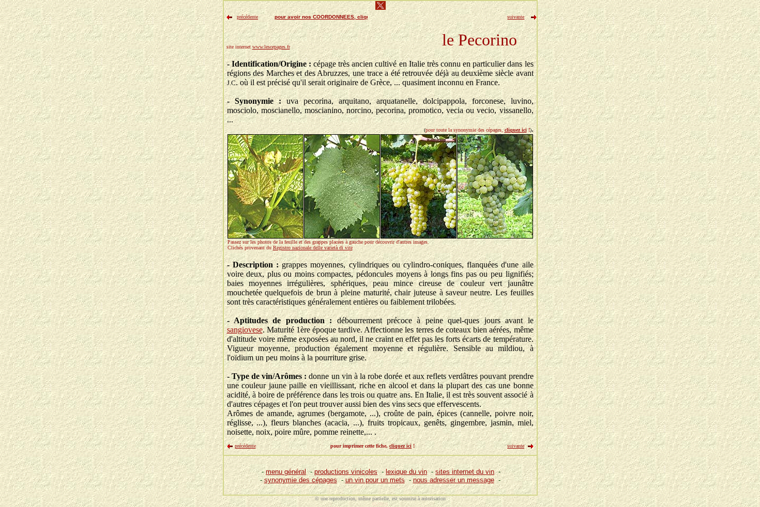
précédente (245, 446)
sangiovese (245, 329)
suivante (515, 446)
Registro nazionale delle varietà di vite (313, 247)
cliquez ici (516, 130)
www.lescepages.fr (271, 47)
